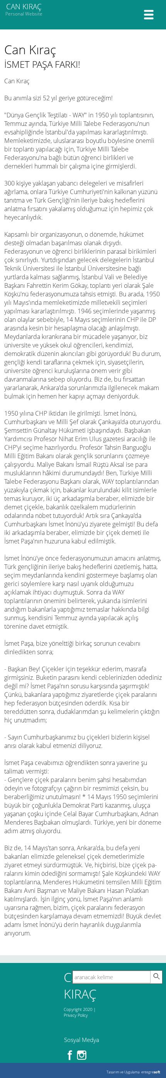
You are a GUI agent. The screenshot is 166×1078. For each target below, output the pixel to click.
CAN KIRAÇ (23, 9)
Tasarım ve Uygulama (123, 1072)
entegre (150, 1072)
